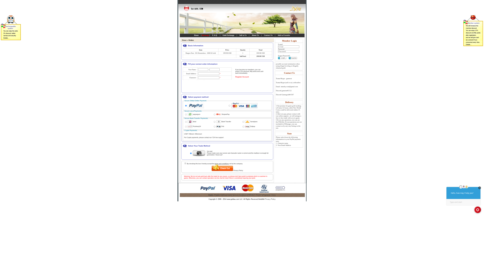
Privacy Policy (238, 170)
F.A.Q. (214, 35)
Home (196, 35)
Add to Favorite (284, 35)
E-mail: (280, 44)
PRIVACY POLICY (255, 195)
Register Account (242, 77)
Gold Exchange (228, 35)
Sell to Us (243, 35)
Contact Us (268, 35)
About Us (255, 35)
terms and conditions (222, 164)
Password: (281, 49)
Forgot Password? (284, 56)
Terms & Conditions (239, 195)
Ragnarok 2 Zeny (269, 195)
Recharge (205, 35)
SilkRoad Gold (225, 195)
